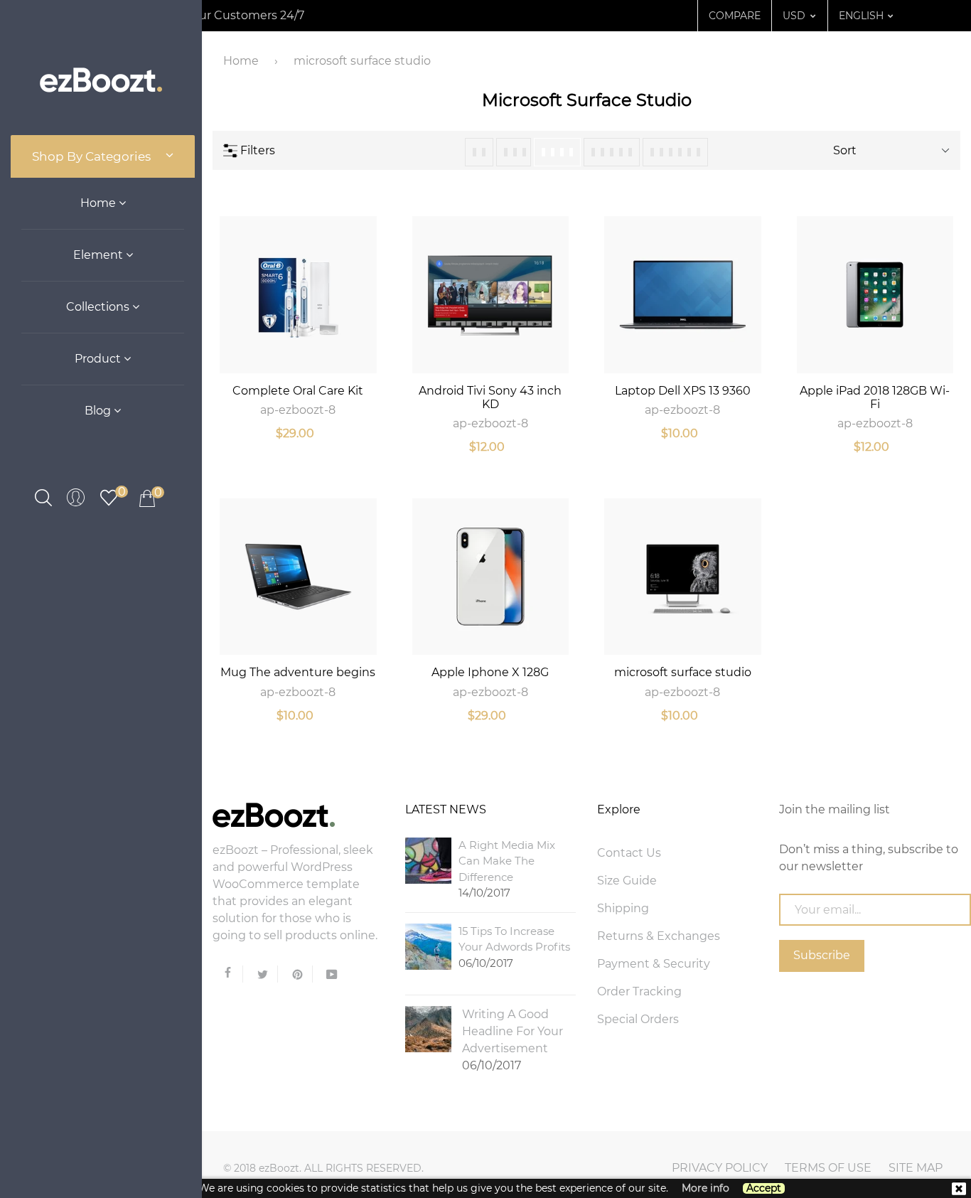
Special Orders (638, 1019)
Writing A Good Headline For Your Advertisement (512, 1039)
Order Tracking (639, 991)
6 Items (675, 152)
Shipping (623, 908)
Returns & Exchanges (658, 936)
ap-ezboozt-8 (298, 410)
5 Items (612, 152)
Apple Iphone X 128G (490, 672)
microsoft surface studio (682, 672)
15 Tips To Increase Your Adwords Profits (514, 947)
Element (99, 255)
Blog (99, 410)
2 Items (479, 152)
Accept (763, 1188)
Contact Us (629, 853)
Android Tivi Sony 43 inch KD (490, 397)
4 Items (557, 152)
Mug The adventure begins (297, 672)
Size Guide (627, 880)
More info (705, 1188)
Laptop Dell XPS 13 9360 (683, 390)
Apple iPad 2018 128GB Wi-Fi (875, 397)
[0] (108, 496)
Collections (99, 307)
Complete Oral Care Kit (297, 390)
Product (99, 358)
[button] (794, 16)
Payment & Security (653, 963)
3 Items (513, 152)
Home (99, 203)
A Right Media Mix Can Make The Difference (506, 869)
